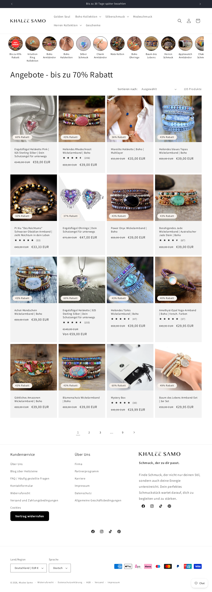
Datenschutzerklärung (70, 582)
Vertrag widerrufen (29, 516)
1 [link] (78, 432)
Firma (78, 464)
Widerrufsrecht (20, 493)
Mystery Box (118, 397)
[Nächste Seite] (134, 432)
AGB (88, 582)
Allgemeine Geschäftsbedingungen (98, 500)
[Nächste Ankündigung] (200, 4)
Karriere (80, 478)
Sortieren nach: (127, 89)
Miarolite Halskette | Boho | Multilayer (127, 151)
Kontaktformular (21, 486)
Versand (99, 582)
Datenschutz (83, 493)
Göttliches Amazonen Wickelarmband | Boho (28, 399)
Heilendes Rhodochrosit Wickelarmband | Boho (77, 151)
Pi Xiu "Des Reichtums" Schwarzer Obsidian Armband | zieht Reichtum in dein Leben (33, 232)
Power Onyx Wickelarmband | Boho (129, 230)
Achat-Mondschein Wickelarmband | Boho (28, 312)
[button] (88, 16)
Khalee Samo (26, 582)
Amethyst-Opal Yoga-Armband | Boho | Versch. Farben (177, 312)
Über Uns (16, 464)
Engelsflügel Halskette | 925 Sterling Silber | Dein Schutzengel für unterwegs (79, 314)
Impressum (82, 486)
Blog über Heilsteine (24, 471)
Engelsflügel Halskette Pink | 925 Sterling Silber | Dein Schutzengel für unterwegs (31, 153)
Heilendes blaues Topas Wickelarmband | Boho (173, 151)
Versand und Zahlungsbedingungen (34, 500)
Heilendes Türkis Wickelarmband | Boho (125, 312)
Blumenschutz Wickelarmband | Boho (81, 399)
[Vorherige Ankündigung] (11, 4)
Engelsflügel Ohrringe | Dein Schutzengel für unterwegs (80, 230)
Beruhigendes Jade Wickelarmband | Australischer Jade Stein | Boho (177, 232)
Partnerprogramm (87, 471)
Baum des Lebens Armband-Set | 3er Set (178, 399)
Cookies (15, 507)
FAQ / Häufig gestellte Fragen (29, 478)
